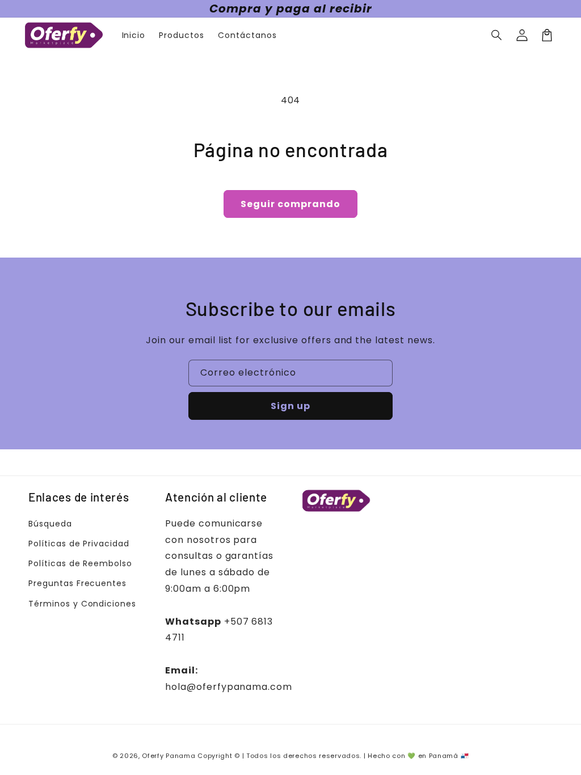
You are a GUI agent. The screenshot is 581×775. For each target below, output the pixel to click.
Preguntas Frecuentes (77, 583)
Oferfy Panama (168, 755)
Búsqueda (50, 523)
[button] (497, 35)
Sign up (290, 405)
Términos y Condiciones (82, 603)
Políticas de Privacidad (78, 543)
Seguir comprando (290, 203)
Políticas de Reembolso (80, 563)
